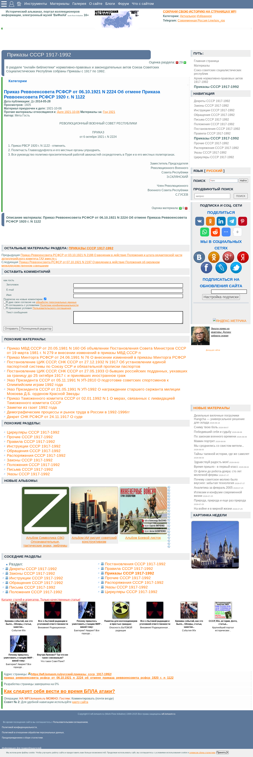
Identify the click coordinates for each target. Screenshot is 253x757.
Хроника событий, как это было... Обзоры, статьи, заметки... (19, 624)
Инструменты (35, 4)
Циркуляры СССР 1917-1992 (214, 157)
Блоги (110, 4)
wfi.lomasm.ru (168, 714)
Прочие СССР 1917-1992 (211, 143)
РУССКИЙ (214, 171)
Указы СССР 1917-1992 (210, 152)
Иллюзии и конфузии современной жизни (218, 494)
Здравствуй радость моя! (216, 462)
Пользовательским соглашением (70, 722)
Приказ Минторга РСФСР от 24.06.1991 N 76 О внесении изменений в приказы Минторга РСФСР (96, 357)
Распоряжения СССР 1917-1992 (216, 147)
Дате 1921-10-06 (68, 111)
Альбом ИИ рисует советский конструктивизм (94, 540)
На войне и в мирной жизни (218, 508)
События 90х (19, 630)
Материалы (59, 4)
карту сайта (80, 702)
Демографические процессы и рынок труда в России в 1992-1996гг (68, 412)
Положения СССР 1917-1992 (214, 124)
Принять (221, 752)
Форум (123, 4)
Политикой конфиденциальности (19, 727)
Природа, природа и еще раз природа (220, 502)
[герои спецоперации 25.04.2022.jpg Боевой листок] (143, 533)
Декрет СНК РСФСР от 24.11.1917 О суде (45, 416)
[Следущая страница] (168, 517)
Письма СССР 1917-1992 (211, 119)
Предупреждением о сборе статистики (22, 737)
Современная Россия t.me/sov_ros (201, 20)
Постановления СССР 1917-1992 (217, 128)
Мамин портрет (210, 441)
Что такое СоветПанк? (53, 661)
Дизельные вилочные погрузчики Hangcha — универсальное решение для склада (219, 419)
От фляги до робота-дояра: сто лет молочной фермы (218, 473)
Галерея (79, 4)
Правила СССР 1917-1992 (212, 133)
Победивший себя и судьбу (218, 431)
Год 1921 (109, 111)
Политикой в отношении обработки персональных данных (33, 732)
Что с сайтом (143, 4)
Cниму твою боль (211, 427)
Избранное (204, 16)
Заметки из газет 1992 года (32, 407)
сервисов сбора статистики (202, 752)
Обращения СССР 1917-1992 (214, 114)
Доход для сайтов (213, 350)
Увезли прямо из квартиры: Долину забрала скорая (221, 332)
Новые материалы (211, 408)
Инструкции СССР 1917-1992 (214, 110)
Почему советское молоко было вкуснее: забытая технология (219, 481)
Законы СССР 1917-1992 (211, 105)
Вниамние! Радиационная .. (52, 627)
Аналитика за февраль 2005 (218, 487)
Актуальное (188, 16)
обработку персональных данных (56, 302)
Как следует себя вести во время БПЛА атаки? (59, 691)
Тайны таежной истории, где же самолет (221, 455)
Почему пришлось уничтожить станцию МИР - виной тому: (87, 624)
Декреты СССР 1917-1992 (212, 101)
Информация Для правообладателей (21, 748)
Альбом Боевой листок (143, 538)
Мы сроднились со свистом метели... (219, 447)
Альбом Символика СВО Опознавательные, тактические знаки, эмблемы (45, 541)
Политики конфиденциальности (59, 305)
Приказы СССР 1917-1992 (216, 138)
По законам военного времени (220, 436)
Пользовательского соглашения (52, 308)
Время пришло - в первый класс (221, 466)
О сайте (95, 4)
